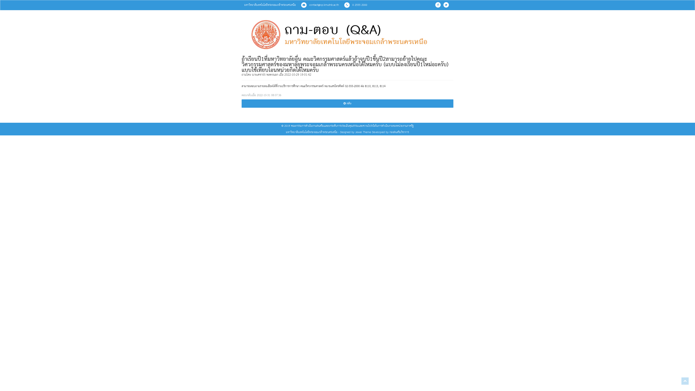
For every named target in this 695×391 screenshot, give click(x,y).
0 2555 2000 (359, 5)
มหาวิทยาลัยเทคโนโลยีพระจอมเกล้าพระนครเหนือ (270, 5)
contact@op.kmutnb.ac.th (323, 5)
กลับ (348, 103)
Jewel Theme (363, 132)
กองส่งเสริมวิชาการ (399, 132)
